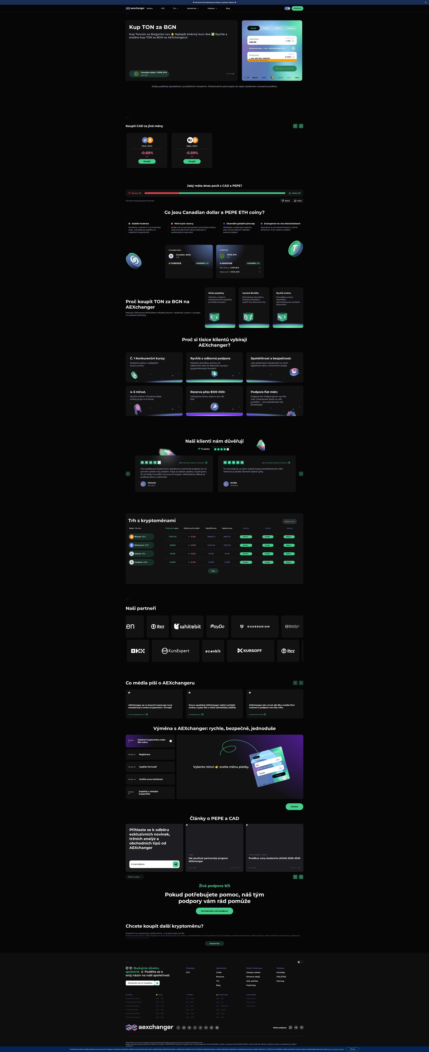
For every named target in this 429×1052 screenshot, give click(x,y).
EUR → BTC (160, 998)
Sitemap (280, 981)
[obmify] (227, 651)
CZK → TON (160, 1002)
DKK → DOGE (220, 1010)
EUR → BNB (160, 1013)
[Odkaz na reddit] (206, 1027)
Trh (217, 981)
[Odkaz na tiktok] (200, 1027)
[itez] (260, 626)
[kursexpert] (302, 651)
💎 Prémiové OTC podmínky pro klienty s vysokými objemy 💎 (214, 2)
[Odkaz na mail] (301, 1028)
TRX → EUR (190, 1010)
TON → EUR (190, 1017)
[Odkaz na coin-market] (211, 1027)
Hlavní (127, 14)
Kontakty (281, 972)
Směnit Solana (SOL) (133, 1006)
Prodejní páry (251, 998)
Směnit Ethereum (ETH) (134, 1002)
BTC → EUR (190, 998)
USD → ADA (220, 1013)
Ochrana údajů (253, 977)
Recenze (220, 977)
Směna (150, 8)
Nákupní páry (251, 1002)
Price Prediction (255, 855)
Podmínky (251, 985)
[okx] (265, 651)
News (191, 855)
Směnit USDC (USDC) (133, 1017)
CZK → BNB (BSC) (222, 1006)
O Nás (219, 972)
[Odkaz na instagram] (184, 1027)
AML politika (252, 981)
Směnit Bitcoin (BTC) (133, 998)
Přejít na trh (289, 522)
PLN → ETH (160, 1010)
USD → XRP (160, 1017)
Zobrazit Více (215, 943)
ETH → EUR (190, 1002)
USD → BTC (220, 998)
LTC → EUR (189, 1006)
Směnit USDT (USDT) (133, 1013)
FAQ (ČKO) (281, 977)
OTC (163, 8)
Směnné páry (250, 1006)
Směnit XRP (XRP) (132, 1010)
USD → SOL (160, 1006)
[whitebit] (290, 626)
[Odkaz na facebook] (195, 1027)
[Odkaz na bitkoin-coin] (217, 1027)
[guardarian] (147, 626)
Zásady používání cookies (335, 1049)
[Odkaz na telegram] (189, 1027)
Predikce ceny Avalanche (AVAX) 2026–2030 (274, 858)
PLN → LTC (220, 1002)
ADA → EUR (190, 1013)
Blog (228, 8)
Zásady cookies (253, 972)
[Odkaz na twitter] (178, 1027)
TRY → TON (220, 1017)
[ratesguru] (185, 626)
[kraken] (222, 626)
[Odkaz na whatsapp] (290, 1028)
